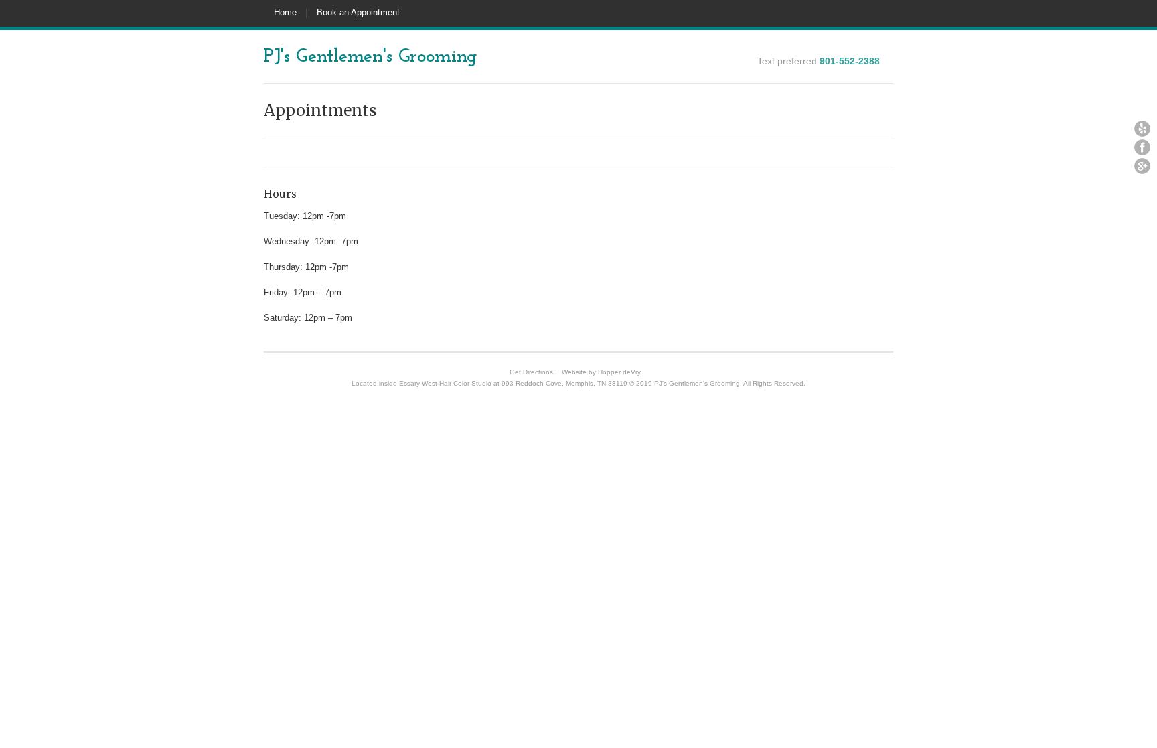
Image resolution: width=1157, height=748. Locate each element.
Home (285, 12)
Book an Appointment (358, 12)
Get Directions (531, 372)
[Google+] (1142, 166)
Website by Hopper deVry (601, 372)
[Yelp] (1142, 129)
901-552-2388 (850, 61)
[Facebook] (1142, 147)
